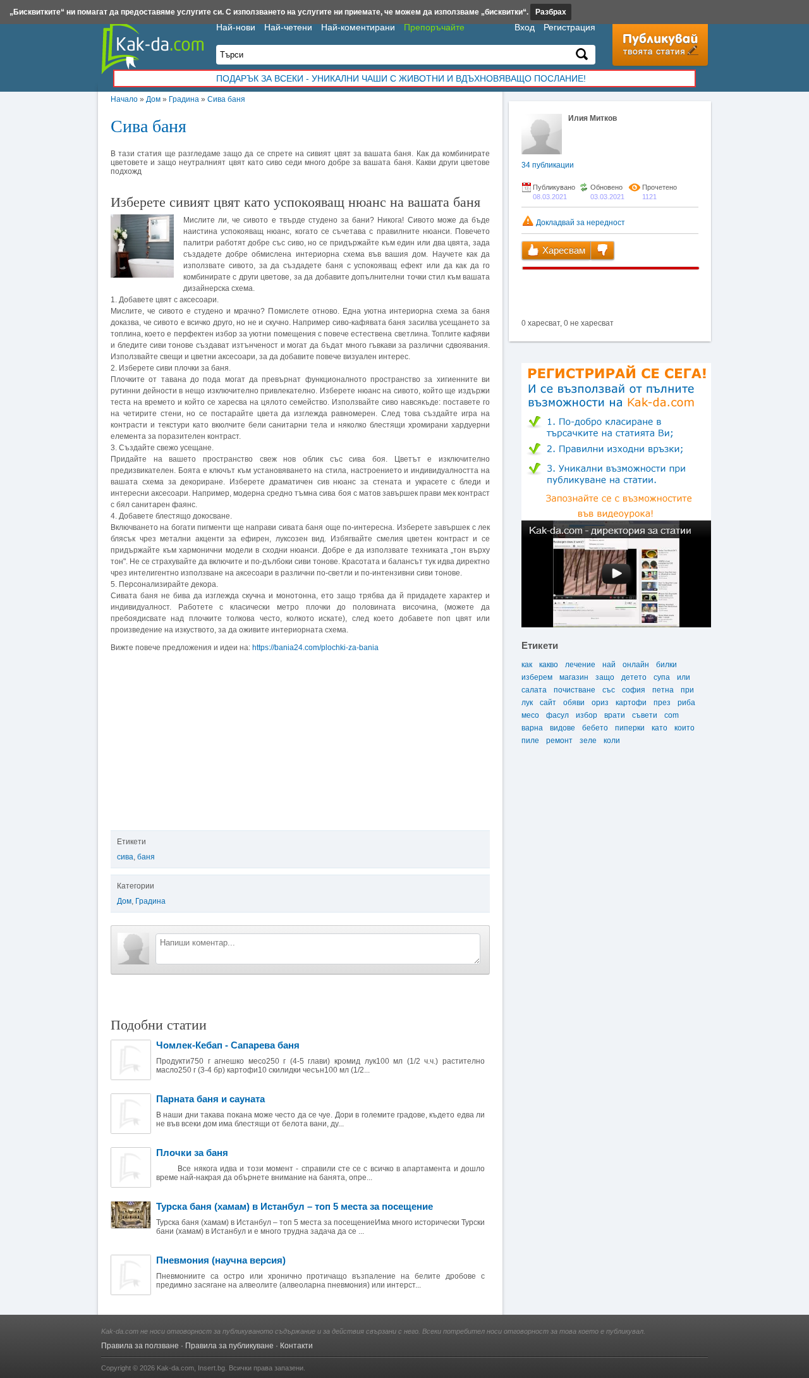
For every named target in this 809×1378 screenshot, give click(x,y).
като (659, 727)
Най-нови (235, 27)
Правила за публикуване (229, 1345)
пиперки (630, 727)
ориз (600, 702)
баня (146, 856)
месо (530, 715)
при (687, 690)
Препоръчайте (434, 27)
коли (612, 740)
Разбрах (550, 12)
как (526, 664)
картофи (631, 702)
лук (527, 702)
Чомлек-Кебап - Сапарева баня (228, 1045)
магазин (573, 677)
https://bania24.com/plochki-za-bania (315, 647)
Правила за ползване (140, 1345)
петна (663, 690)
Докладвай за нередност (579, 222)
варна (532, 727)
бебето (595, 727)
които (684, 727)
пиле (530, 740)
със (608, 690)
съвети (644, 715)
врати (614, 715)
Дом (153, 99)
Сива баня (226, 99)
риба (686, 702)
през (662, 702)
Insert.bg (211, 1368)
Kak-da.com (175, 1368)
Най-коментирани (358, 27)
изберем (536, 677)
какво (548, 664)
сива (125, 856)
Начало (124, 99)
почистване (574, 690)
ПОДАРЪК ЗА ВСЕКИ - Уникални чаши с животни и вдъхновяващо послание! (401, 78)
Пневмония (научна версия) (221, 1260)
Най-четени (288, 27)
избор (586, 715)
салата (534, 690)
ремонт (559, 740)
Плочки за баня (192, 1152)
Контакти (296, 1345)
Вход (524, 27)
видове (562, 727)
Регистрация (569, 27)
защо (604, 677)
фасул (557, 715)
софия (633, 690)
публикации (547, 165)
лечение (580, 664)
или (683, 677)
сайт (548, 702)
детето (634, 677)
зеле (588, 740)
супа (662, 677)
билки (666, 664)
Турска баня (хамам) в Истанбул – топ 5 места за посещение (294, 1206)
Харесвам (562, 250)
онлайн (636, 664)
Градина (184, 99)
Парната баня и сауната (210, 1098)
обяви (574, 702)
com (671, 715)
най (609, 664)
